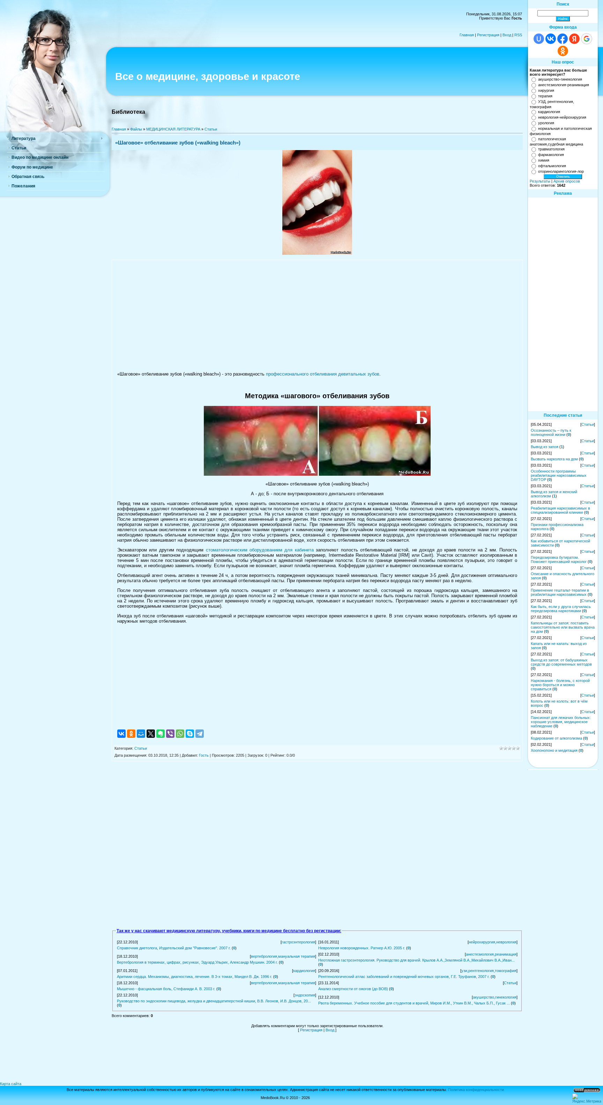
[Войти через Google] (586, 38)
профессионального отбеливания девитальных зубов (322, 374)
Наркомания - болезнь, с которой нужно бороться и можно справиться (560, 684)
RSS (518, 35)
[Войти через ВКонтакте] (550, 39)
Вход (506, 35)
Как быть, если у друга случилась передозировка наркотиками (561, 609)
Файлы (136, 129)
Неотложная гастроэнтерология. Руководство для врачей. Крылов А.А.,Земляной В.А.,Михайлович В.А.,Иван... (416, 960)
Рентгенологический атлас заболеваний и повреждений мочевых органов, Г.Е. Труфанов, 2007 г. (404, 976)
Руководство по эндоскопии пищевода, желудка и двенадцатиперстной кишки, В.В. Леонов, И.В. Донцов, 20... (214, 1001)
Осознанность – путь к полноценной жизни (551, 432)
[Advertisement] (317, 315)
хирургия (546, 90)
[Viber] (170, 733)
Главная (467, 35)
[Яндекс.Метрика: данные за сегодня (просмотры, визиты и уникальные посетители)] (586, 1098)
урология (546, 123)
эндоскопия (305, 995)
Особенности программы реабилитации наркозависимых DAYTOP (559, 475)
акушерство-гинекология (560, 79)
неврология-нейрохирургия (562, 117)
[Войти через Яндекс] (574, 39)
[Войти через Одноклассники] (563, 51)
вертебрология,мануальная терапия (283, 956)
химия (543, 160)
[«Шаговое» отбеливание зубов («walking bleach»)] (317, 253)
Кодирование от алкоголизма (556, 738)
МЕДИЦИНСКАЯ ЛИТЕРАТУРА (173, 129)
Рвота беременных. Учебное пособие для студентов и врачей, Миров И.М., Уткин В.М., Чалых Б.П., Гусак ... (414, 1003)
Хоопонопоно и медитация (554, 750)
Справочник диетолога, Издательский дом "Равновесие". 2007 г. (174, 948)
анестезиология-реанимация (563, 85)
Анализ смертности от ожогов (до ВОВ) (353, 989)
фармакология (551, 155)
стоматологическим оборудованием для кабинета (260, 549)
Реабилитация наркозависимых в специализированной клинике (560, 510)
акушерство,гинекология (494, 997)
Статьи (210, 129)
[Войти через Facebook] (562, 39)
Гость (204, 755)
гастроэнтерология (298, 942)
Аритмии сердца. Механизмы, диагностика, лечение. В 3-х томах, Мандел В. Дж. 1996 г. (194, 976)
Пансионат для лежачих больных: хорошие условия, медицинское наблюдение (561, 721)
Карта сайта (10, 1084)
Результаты (540, 181)
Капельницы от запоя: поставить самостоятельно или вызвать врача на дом (563, 627)
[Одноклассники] (131, 733)
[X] (151, 733)
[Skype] (190, 733)
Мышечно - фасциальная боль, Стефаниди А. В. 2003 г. (166, 989)
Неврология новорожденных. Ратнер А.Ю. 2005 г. (361, 948)
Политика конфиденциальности (476, 1090)
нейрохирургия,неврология (492, 942)
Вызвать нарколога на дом (554, 459)
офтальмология (552, 166)
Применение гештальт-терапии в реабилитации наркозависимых (560, 592)
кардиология (304, 971)
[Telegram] (199, 733)
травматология (551, 149)
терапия (545, 96)
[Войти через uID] (539, 39)
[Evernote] (160, 733)
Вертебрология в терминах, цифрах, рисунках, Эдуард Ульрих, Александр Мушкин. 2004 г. (197, 962)
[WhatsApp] (180, 733)
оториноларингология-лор (561, 171)
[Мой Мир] (141, 733)
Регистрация (488, 35)
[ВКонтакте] (121, 733)
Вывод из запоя (544, 447)
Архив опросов (566, 181)
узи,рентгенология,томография (488, 971)
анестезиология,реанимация (491, 954)
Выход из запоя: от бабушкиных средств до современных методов (561, 662)
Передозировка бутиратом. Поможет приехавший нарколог (559, 559)
